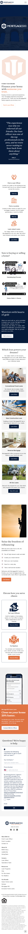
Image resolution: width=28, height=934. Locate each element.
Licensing (12, 896)
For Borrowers (6, 873)
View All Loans (14, 491)
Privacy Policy (6, 896)
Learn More (14, 394)
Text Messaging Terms (20, 896)
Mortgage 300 (6, 886)
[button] (25, 2)
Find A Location (6, 841)
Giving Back (5, 854)
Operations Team (6, 862)
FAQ (3, 871)
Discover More (14, 625)
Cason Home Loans (7, 882)
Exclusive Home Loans (8, 888)
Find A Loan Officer (7, 839)
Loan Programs (6, 869)
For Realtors (5, 875)
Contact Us (5, 843)
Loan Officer (5, 860)
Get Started (6, 579)
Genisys (4, 884)
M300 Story (5, 849)
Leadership (5, 852)
